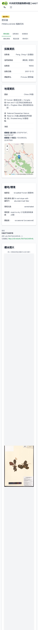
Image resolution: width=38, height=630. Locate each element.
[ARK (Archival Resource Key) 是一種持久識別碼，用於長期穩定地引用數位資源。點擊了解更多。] (22, 236)
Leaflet (13, 174)
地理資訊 (25, 34)
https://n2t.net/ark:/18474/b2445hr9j (20, 239)
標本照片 (25, 39)
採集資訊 (16, 34)
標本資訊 (6, 34)
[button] (19, 157)
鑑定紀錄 (16, 39)
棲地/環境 (6, 39)
